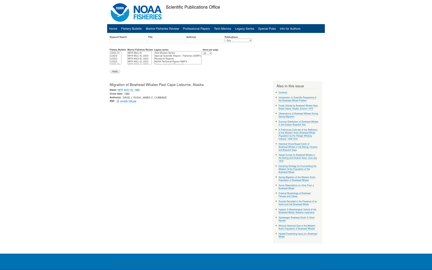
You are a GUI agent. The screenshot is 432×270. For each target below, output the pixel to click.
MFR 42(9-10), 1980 (129, 90)
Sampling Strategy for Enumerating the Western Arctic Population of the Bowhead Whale (297, 169)
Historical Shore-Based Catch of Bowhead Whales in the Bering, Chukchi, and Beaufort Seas (298, 146)
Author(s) (191, 36)
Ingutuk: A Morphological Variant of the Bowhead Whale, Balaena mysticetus (297, 211)
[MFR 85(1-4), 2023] (140, 55)
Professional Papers (196, 28)
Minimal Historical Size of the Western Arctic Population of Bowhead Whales (297, 227)
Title (150, 36)
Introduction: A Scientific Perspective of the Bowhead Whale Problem (297, 99)
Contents (283, 92)
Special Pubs (267, 28)
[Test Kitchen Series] (177, 53)
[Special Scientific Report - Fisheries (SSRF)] (177, 55)
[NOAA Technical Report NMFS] (177, 61)
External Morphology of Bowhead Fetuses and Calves (294, 194)
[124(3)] (115, 55)
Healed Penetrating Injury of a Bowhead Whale (298, 235)
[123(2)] (115, 61)
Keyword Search (118, 36)
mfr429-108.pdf (128, 101)
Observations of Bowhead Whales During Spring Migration (298, 115)
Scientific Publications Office (193, 7)
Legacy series (161, 49)
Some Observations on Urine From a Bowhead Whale (296, 187)
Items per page (210, 49)
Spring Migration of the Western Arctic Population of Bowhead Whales (297, 178)
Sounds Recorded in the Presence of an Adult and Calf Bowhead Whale (298, 203)
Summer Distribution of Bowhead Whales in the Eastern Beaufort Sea (298, 123)
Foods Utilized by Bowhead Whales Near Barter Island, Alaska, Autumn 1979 (298, 107)
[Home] (136, 12)
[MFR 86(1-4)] (140, 53)
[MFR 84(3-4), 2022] (140, 58)
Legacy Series (244, 28)
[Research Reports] (177, 58)
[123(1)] (115, 58)
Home (113, 28)
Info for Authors (290, 28)
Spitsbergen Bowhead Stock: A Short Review (297, 219)
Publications (231, 36)
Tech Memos (222, 28)
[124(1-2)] (115, 53)
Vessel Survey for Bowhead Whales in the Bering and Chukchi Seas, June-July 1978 (298, 157)
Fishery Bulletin (131, 28)
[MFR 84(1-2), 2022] (140, 61)
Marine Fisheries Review (162, 28)
